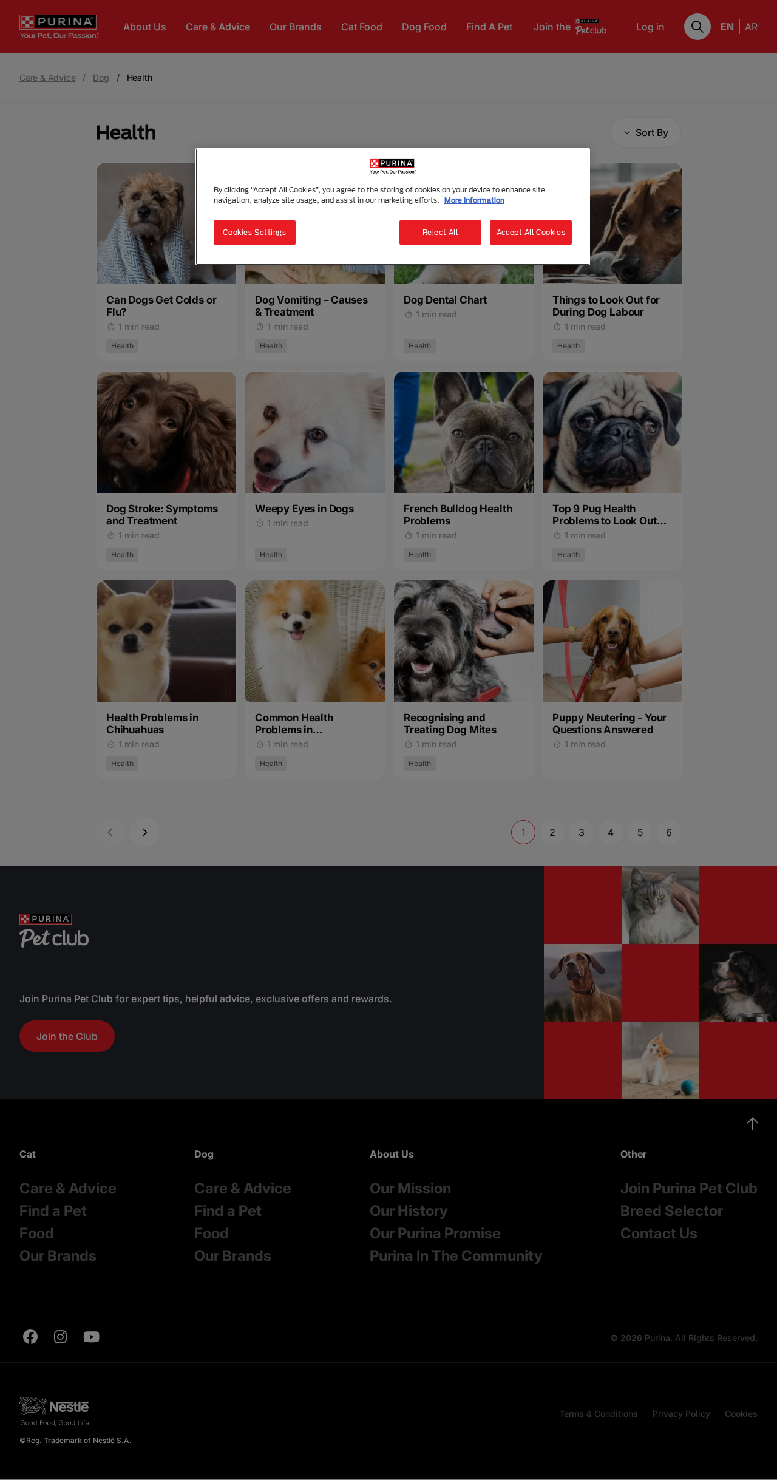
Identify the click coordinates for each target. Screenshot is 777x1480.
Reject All (440, 232)
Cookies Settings (254, 232)
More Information (474, 200)
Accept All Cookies (531, 232)
